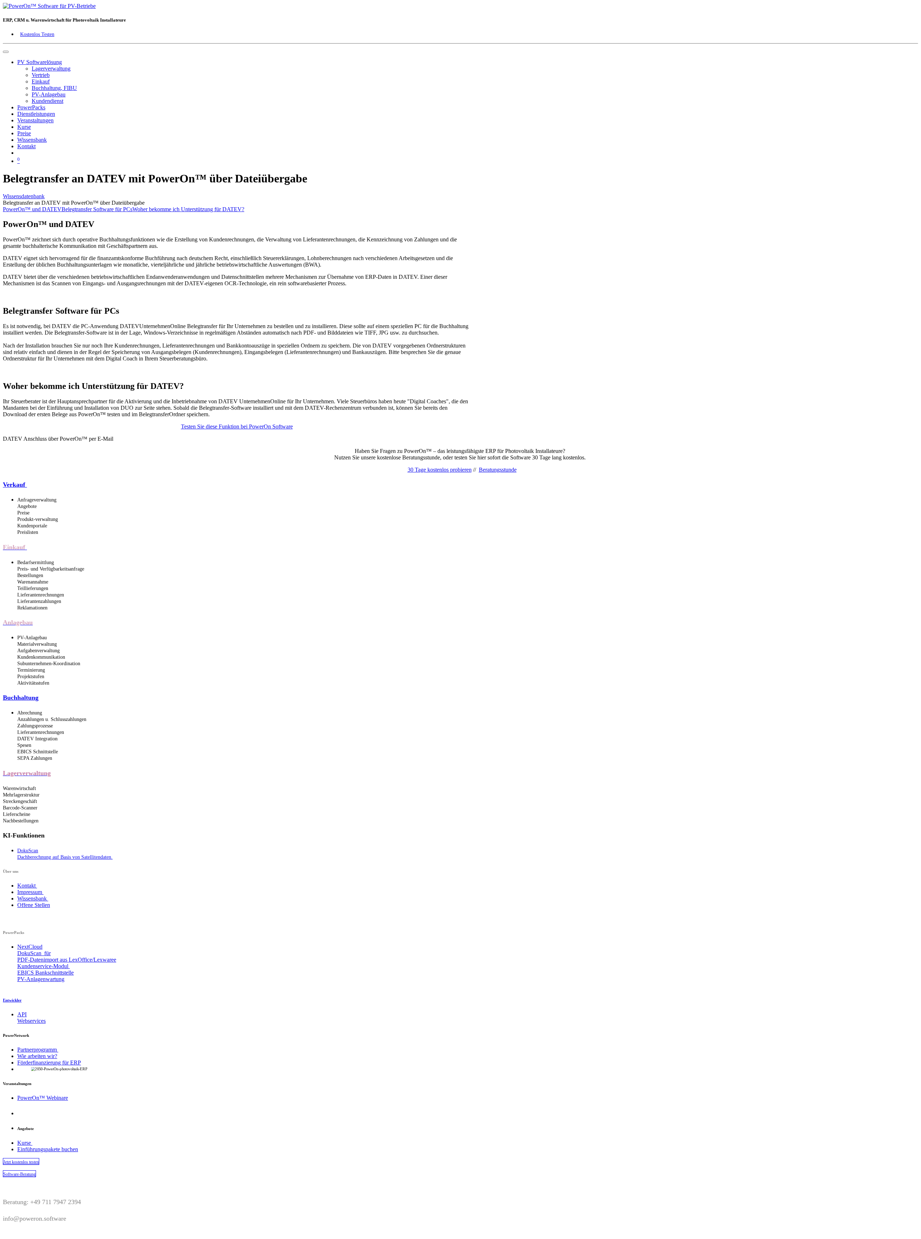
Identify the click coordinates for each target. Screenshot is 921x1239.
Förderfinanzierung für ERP (49, 1062)
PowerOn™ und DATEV (32, 209)
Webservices (31, 1021)
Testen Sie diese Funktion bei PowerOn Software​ (237, 426)
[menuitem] (51, 68)
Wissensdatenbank (24, 196)
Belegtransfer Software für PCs (97, 209)
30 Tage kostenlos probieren (440, 470)
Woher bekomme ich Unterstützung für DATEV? (188, 209)
